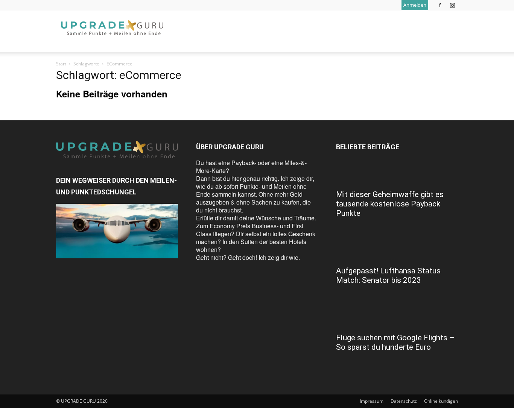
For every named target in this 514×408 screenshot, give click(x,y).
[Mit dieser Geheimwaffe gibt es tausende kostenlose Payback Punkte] (397, 172)
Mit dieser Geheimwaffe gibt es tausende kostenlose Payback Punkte (390, 204)
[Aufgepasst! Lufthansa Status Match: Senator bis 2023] (397, 248)
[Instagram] (452, 5)
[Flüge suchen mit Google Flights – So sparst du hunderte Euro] (397, 315)
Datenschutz (404, 401)
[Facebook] (440, 5)
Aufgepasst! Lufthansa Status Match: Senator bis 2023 (388, 275)
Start (61, 64)
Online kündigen (441, 401)
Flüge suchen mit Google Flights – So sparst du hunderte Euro (395, 342)
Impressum (371, 401)
